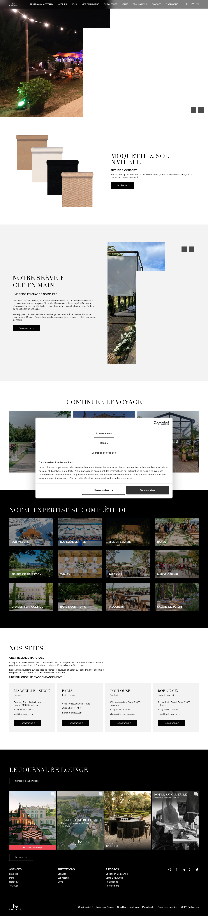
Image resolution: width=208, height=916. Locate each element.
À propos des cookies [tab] (104, 452)
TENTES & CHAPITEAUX (41, 4)
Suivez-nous (21, 857)
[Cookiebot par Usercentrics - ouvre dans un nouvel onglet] (156, 423)
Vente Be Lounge (114, 877)
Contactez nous (27, 722)
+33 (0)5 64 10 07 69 (168, 709)
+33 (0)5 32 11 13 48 (120, 709)
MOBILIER (62, 4)
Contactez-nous (26, 328)
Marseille (13, 873)
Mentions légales (105, 907)
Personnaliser (101, 490)
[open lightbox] (104, 58)
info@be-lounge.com (24, 714)
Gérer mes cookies (167, 907)
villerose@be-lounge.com (122, 714)
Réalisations (112, 881)
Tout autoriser (147, 490)
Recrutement (112, 885)
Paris (11, 877)
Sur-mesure (63, 877)
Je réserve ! (122, 185)
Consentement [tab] (104, 433)
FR (192, 4)
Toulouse (13, 885)
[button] (193, 110)
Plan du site (148, 907)
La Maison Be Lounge (117, 873)
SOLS (74, 4)
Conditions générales (128, 907)
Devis (60, 881)
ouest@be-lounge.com (169, 714)
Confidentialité (85, 907)
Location (62, 873)
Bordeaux (14, 881)
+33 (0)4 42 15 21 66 (24, 709)
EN (197, 4)
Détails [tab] (104, 443)
